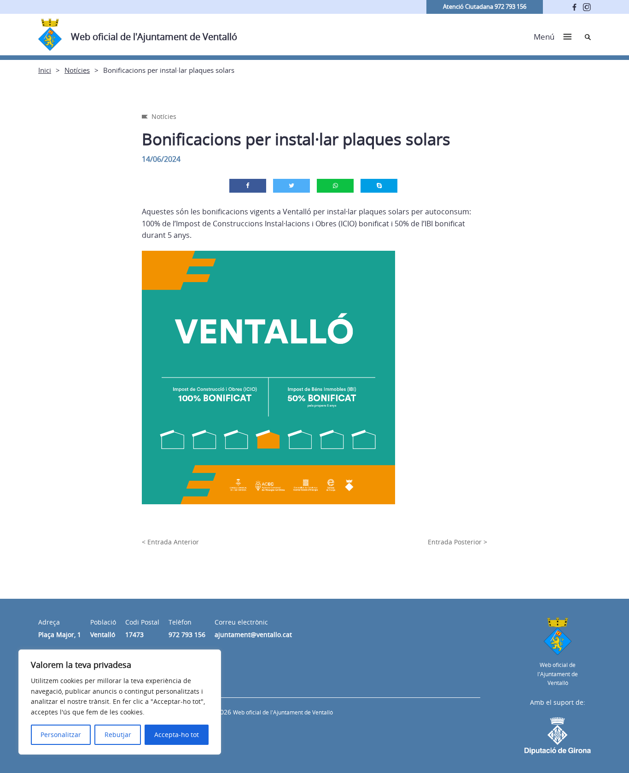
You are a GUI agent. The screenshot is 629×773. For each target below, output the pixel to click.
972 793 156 (187, 634)
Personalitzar (61, 734)
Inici (44, 70)
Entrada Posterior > (457, 541)
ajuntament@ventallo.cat (253, 634)
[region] (119, 702)
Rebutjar (118, 734)
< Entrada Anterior (170, 541)
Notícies (77, 70)
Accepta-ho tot (176, 734)
